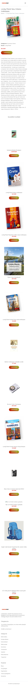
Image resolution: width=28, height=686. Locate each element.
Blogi (2, 666)
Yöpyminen (3, 657)
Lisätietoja (7, 52)
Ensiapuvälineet (4, 639)
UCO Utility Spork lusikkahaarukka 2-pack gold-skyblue (14, 591)
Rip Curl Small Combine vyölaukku (14, 504)
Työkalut (3, 652)
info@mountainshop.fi (6, 629)
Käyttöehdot (4, 671)
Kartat (14, 43)
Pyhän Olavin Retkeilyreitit (14, 277)
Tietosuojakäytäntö (5, 673)
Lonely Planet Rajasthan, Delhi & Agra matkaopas (14, 235)
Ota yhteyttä (4, 668)
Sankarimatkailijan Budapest (14, 150)
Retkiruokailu (4, 644)
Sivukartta (3, 676)
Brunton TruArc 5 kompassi (14, 404)
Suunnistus (9, 43)
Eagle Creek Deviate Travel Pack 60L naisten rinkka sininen (14, 547)
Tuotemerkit (4, 649)
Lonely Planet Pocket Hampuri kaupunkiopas (14, 446)
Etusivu (2, 13)
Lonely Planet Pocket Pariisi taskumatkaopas (14, 319)
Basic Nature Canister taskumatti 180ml (14, 489)
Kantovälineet (4, 642)
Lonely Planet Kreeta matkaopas (14, 192)
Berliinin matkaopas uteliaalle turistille (14, 362)
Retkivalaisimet (4, 654)
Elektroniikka (4, 636)
